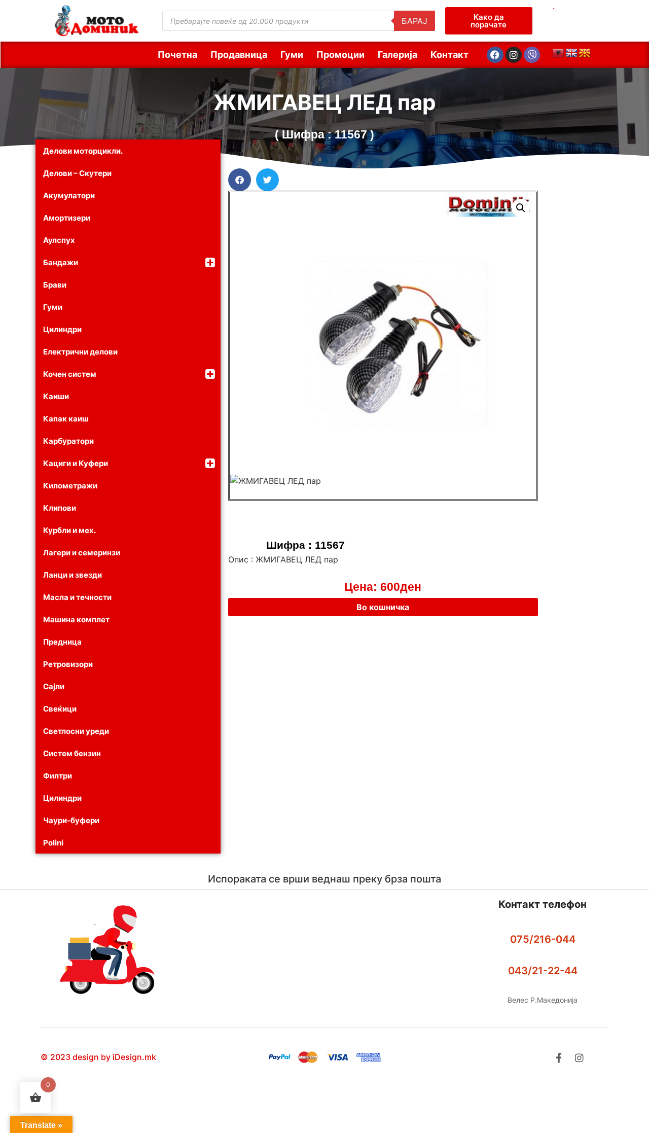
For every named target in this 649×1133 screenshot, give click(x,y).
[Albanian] (558, 53)
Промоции (340, 54)
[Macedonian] (585, 53)
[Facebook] (495, 55)
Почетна (177, 54)
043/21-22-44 (543, 971)
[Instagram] (514, 55)
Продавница (238, 54)
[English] (571, 53)
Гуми (291, 54)
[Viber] (532, 55)
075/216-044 (542, 939)
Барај (414, 21)
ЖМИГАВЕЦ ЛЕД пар (324, 102)
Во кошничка (382, 607)
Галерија (397, 54)
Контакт (449, 54)
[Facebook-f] (558, 1058)
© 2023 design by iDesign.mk (98, 1057)
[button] (239, 179)
